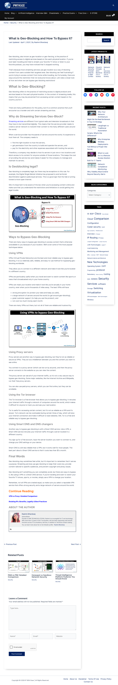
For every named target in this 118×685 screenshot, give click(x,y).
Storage (90, 288)
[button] (113, 5)
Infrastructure (99, 230)
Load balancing (92, 248)
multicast (93, 255)
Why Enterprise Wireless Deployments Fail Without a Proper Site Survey (98, 144)
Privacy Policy (106, 679)
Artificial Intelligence (26, 13)
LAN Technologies (94, 245)
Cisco (98, 213)
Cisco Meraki (105, 214)
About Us (73, 679)
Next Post (76, 544)
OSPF (103, 266)
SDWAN (94, 279)
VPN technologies (92, 296)
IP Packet (98, 234)
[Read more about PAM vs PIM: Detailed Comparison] (18, 566)
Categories (91, 191)
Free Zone (82, 13)
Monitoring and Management (98, 251)
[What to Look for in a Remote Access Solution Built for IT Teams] (91, 154)
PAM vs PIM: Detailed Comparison (17, 576)
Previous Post (10, 544)
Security (10, 580)
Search (106, 40)
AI (88, 214)
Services (92, 283)
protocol (100, 270)
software (102, 284)
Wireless (90, 300)
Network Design (104, 255)
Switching (98, 288)
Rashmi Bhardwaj (59, 525)
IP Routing (92, 237)
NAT (97, 255)
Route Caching (99, 274)
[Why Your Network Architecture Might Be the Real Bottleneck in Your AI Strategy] (91, 113)
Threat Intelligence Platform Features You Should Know (65, 577)
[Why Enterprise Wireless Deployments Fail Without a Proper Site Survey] (91, 140)
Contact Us (88, 682)
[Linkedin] (11, 529)
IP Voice (100, 238)
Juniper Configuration (92, 241)
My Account (9, 18)
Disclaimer (83, 679)
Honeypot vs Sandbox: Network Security (42, 576)
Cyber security (94, 227)
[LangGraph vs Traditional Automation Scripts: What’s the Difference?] (91, 126)
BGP (92, 214)
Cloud (90, 219)
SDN (88, 279)
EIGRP (103, 227)
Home (7, 13)
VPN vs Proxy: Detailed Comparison (23, 496)
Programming (91, 270)
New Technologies (97, 262)
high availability (91, 230)
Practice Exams (69, 13)
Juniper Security (103, 241)
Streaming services (16, 121)
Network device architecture (96, 258)
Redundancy (91, 274)
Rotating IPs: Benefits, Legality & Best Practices (28, 501)
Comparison (101, 218)
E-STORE (93, 13)
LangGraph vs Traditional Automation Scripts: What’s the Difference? (98, 131)
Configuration (93, 223)
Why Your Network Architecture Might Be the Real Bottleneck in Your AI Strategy (98, 117)
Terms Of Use (93, 679)
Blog (13, 13)
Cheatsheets (54, 13)
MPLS (88, 255)
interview (91, 234)
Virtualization (94, 292)
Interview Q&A (41, 13)
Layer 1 (103, 245)
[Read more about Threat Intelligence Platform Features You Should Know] (66, 566)
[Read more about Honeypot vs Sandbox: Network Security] (42, 566)
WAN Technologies (102, 296)
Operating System (94, 266)
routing (107, 274)
